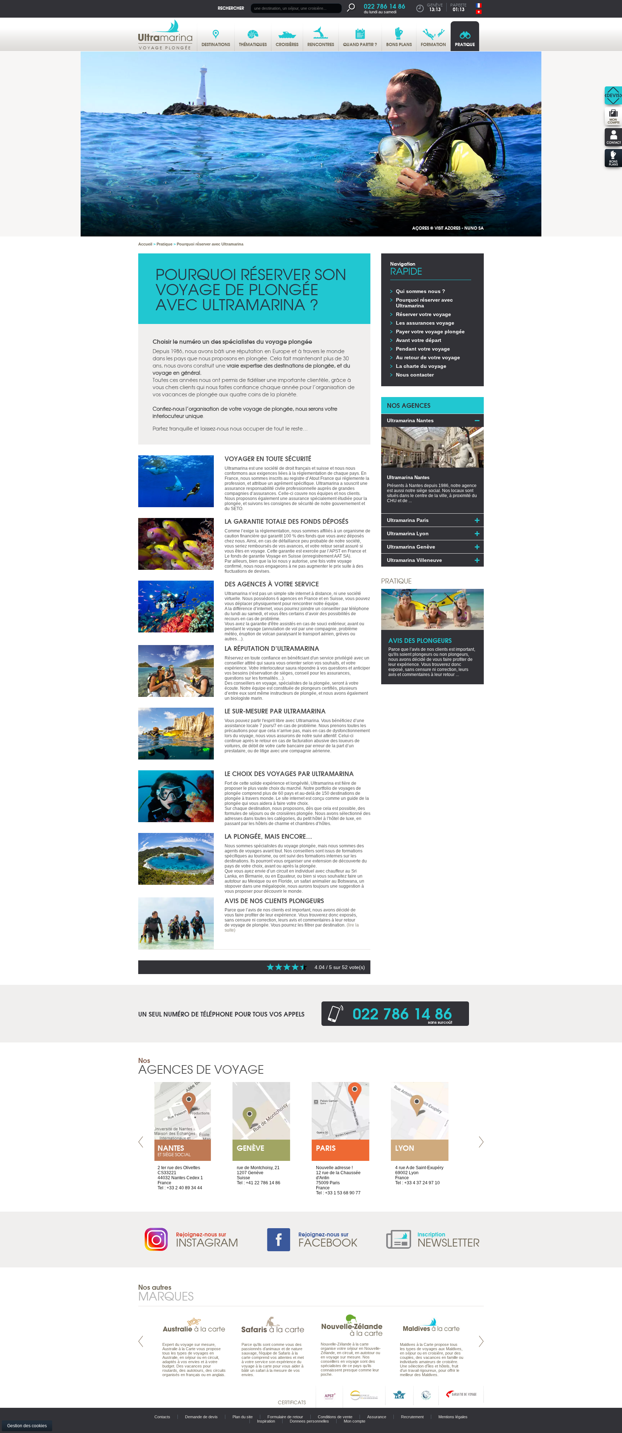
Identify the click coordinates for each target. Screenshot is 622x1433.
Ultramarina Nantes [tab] (410, 420)
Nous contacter (415, 375)
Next (481, 1142)
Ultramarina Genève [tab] (411, 547)
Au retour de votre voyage (428, 357)
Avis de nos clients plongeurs (274, 900)
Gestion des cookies (27, 1425)
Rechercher (231, 7)
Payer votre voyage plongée (430, 331)
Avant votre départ (418, 340)
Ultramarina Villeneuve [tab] (414, 560)
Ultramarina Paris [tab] (408, 520)
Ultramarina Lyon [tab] (408, 533)
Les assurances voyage (425, 323)
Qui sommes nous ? (420, 291)
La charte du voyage (421, 366)
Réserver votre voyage (423, 314)
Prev (140, 1142)
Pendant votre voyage (423, 349)
